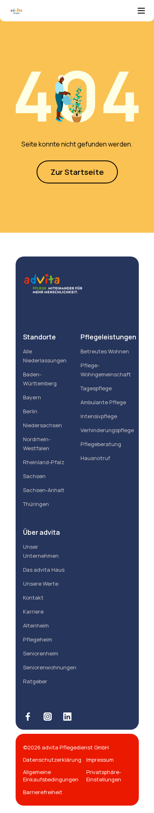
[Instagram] (48, 716)
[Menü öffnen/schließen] (141, 11)
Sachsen (34, 476)
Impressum (100, 759)
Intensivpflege (98, 416)
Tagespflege (96, 388)
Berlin (30, 411)
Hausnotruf (95, 458)
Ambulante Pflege (103, 402)
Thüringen (36, 504)
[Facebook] (28, 716)
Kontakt (33, 597)
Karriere (33, 611)
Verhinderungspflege (107, 430)
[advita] (72, 11)
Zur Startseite (77, 172)
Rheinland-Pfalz (43, 462)
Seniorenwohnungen (49, 667)
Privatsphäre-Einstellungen (103, 775)
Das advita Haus (43, 569)
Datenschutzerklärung (52, 759)
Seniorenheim (40, 653)
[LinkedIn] (67, 716)
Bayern (32, 397)
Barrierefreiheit (42, 792)
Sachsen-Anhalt (43, 490)
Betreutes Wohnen (104, 351)
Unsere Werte (40, 583)
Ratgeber (35, 681)
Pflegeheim (37, 639)
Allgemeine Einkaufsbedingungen (50, 775)
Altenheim (36, 625)
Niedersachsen (42, 425)
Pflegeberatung (100, 444)
